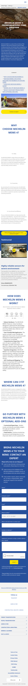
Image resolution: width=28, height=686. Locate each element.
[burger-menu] (25, 2)
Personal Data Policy (18, 568)
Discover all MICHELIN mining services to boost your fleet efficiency (14, 588)
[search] (22, 2)
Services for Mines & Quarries (8, 7)
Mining (10, 5)
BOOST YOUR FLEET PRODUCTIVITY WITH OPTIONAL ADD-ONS (13, 91)
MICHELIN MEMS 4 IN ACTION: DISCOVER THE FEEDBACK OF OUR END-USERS (14, 80)
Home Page (4, 5)
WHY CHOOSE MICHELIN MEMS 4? (14, 77)
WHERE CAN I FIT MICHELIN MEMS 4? (14, 88)
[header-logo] (7, 2)
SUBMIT (14, 562)
